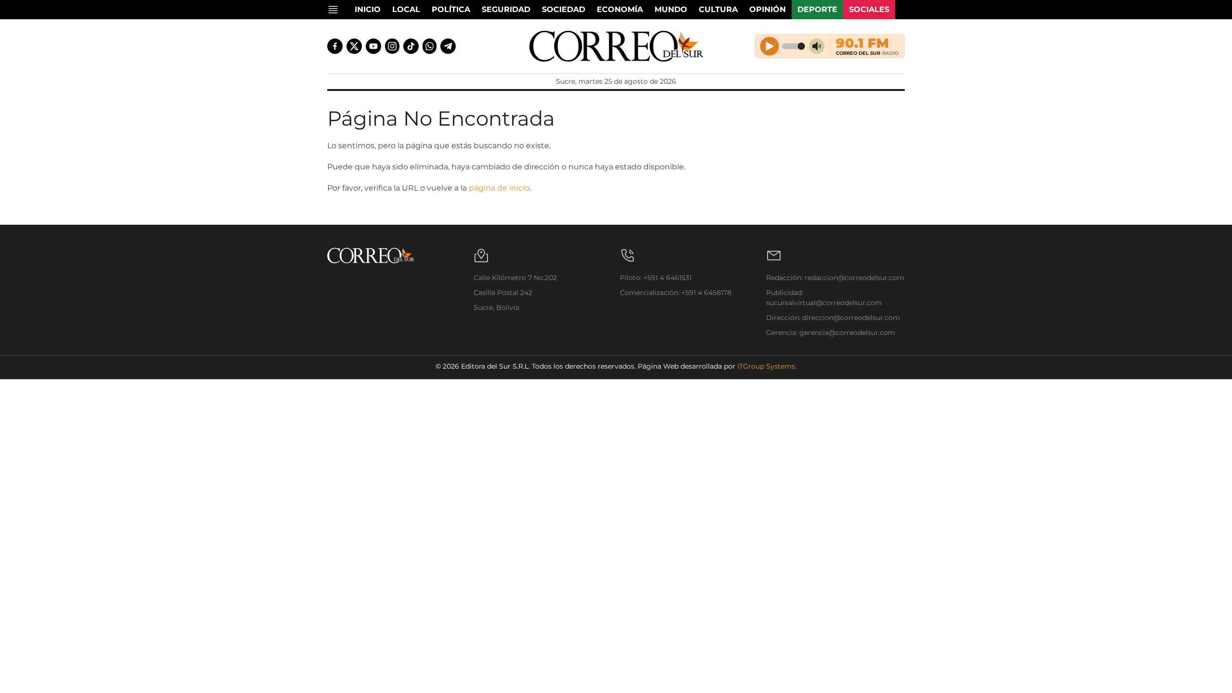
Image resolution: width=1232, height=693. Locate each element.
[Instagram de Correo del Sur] (392, 46)
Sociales (869, 9)
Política (451, 9)
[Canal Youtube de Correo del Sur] (373, 46)
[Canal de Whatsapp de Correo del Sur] (430, 46)
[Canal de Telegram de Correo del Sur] (448, 46)
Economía (620, 9)
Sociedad (563, 9)
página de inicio (499, 187)
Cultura (718, 9)
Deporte (817, 9)
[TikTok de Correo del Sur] (411, 46)
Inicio (368, 9)
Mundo (670, 9)
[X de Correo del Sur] (354, 46)
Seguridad (506, 9)
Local (406, 9)
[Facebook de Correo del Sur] (335, 46)
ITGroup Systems (766, 366)
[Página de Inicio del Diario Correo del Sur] (616, 46)
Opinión (767, 9)
